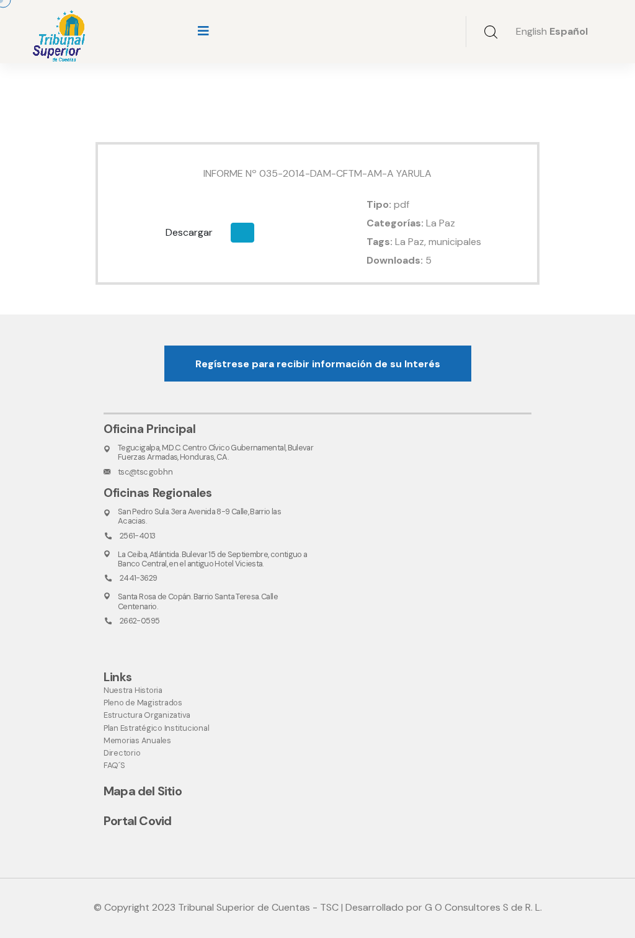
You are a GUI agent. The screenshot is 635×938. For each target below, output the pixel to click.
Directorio (122, 753)
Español (568, 31)
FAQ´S (114, 765)
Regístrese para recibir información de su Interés (317, 363)
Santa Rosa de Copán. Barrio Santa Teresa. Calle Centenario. (198, 601)
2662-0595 (139, 620)
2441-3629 (138, 578)
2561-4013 (137, 535)
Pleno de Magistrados (143, 702)
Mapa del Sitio (143, 791)
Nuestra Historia (133, 690)
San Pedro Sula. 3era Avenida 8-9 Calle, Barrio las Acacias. (199, 516)
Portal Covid (137, 821)
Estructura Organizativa (147, 715)
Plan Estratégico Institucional (156, 728)
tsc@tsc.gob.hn (145, 472)
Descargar (189, 232)
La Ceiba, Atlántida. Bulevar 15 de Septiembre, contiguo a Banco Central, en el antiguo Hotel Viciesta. (213, 559)
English (531, 31)
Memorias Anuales (137, 740)
